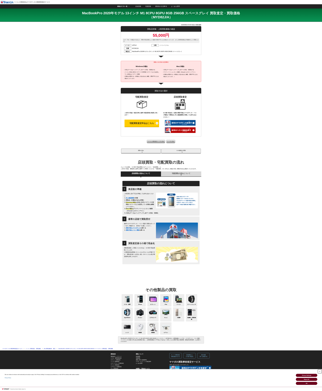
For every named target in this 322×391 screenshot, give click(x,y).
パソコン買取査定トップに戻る (156, 141)
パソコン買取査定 (115, 361)
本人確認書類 (130, 198)
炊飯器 (140, 332)
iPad (166, 304)
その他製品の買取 (181, 150)
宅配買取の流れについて (181, 173)
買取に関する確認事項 (141, 359)
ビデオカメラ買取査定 (116, 366)
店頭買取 (138, 6)
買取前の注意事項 (161, 6)
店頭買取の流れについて (141, 173)
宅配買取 (148, 6)
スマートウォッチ (191, 304)
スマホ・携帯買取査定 (116, 358)
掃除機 (153, 332)
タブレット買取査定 (115, 359)
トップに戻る (170, 141)
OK (306, 383)
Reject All (306, 379)
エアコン (166, 332)
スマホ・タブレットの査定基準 (143, 361)
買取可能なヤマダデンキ (133, 228)
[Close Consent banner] (319, 371)
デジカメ (140, 317)
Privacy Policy (8, 377)
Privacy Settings (306, 375)
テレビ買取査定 (114, 368)
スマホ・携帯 (127, 304)
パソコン (179, 304)
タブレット (153, 304)
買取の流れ (141, 150)
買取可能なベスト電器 (132, 230)
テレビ (165, 317)
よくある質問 (175, 6)
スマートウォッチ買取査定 (117, 363)
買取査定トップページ (116, 356)
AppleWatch (127, 317)
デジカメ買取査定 (115, 365)
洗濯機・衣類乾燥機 (191, 318)
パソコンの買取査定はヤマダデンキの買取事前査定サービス (31, 2)
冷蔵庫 (178, 317)
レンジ (127, 332)
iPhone (140, 304)
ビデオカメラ (153, 317)
